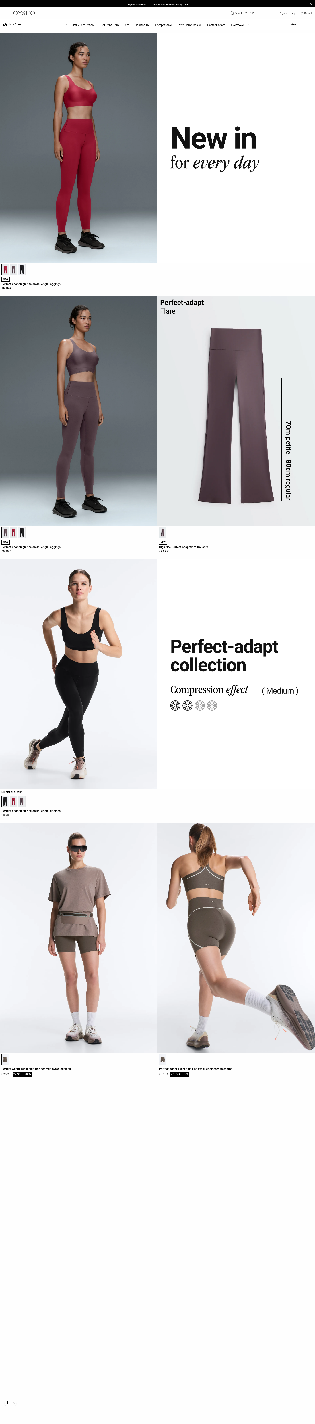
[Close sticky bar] (310, 3)
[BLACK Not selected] (22, 269)
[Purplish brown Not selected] (13, 269)
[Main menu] (7, 13)
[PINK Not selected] (13, 532)
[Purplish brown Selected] (5, 532)
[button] (305, 13)
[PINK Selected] (5, 269)
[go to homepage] (24, 13)
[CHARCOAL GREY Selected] (5, 1059)
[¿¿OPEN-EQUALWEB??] (10, 1403)
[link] (283, 13)
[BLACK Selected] (5, 801)
